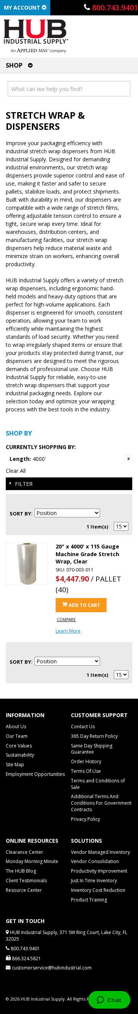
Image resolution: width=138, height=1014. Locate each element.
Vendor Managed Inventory (100, 852)
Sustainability (20, 755)
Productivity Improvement (99, 871)
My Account (23, 7)
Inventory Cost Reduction (98, 890)
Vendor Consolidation (95, 861)
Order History (86, 761)
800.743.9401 (115, 7)
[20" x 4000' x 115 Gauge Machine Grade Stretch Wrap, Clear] (27, 564)
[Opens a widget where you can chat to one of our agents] (109, 1000)
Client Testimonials (26, 880)
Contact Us (83, 726)
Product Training (89, 899)
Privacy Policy (85, 819)
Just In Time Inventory (94, 880)
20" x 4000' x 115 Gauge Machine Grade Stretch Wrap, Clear (87, 554)
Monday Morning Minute (32, 861)
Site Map (15, 764)
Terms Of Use (86, 771)
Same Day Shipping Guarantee (91, 749)
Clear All (16, 470)
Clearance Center (24, 852)
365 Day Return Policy (94, 736)
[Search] (122, 88)
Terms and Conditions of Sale (98, 783)
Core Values (19, 745)
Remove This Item (128, 458)
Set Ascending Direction (107, 513)
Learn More (68, 631)
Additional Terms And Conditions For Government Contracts (101, 803)
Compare (66, 619)
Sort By (20, 513)
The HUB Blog (21, 871)
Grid (109, 502)
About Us (16, 726)
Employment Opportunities (35, 774)
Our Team (17, 736)
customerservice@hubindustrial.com (52, 967)
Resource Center (24, 890)
